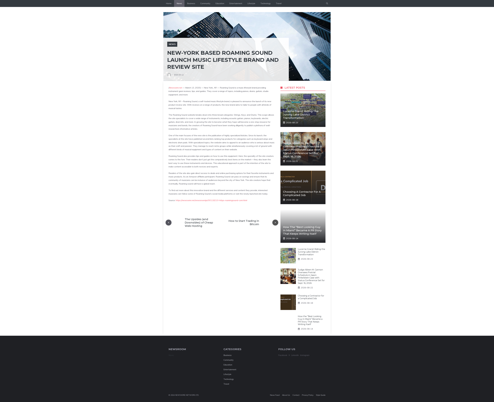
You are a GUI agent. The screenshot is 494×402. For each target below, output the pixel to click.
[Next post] (275, 222)
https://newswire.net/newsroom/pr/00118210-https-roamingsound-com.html (211, 200)
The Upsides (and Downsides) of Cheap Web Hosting (199, 222)
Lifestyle (251, 3)
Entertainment (235, 3)
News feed (275, 395)
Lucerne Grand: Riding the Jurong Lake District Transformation (301, 114)
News (179, 3)
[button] (327, 3)
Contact (296, 395)
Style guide (320, 395)
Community (205, 3)
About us (286, 395)
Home (168, 3)
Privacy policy (307, 395)
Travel (278, 3)
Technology (265, 3)
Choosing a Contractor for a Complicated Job (311, 297)
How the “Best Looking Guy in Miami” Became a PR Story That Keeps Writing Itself (302, 230)
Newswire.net (175, 87)
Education (219, 3)
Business (191, 3)
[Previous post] (168, 222)
